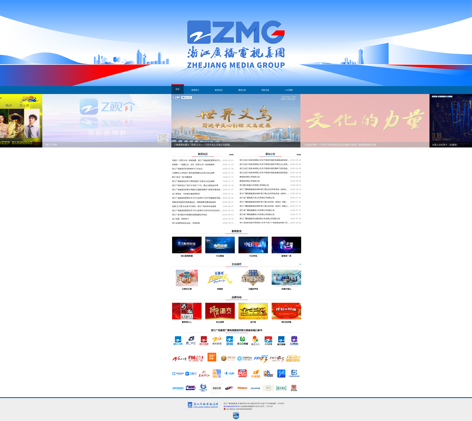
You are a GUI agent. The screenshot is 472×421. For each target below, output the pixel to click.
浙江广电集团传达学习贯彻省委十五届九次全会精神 (197, 181)
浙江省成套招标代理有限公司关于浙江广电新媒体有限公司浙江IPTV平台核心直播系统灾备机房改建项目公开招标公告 (264, 190)
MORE (231, 155)
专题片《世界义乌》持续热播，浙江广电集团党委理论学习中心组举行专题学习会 (197, 160)
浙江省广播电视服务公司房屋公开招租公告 (264, 177)
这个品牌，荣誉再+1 (197, 219)
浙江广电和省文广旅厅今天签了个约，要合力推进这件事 (197, 185)
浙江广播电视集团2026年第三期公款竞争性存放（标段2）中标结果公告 (264, 223)
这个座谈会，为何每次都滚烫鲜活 (197, 194)
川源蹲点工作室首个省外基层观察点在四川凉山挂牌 (197, 173)
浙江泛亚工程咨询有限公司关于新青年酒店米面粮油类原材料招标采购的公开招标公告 (264, 194)
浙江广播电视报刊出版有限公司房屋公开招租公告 (264, 186)
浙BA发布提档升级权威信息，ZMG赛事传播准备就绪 (197, 202)
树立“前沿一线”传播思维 (197, 177)
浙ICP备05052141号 (231, 406)
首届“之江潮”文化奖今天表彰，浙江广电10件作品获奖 (197, 206)
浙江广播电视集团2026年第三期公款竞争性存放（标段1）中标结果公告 (264, 161)
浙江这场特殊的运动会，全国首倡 (197, 223)
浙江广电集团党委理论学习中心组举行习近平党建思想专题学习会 (197, 198)
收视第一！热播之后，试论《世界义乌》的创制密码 (197, 164)
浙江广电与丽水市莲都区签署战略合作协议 (197, 214)
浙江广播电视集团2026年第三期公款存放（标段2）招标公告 (264, 169)
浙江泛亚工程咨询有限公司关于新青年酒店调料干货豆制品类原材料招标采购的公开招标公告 (264, 202)
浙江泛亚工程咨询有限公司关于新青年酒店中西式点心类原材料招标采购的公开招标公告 (264, 198)
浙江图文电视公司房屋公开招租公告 (264, 219)
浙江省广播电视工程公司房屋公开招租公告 (264, 165)
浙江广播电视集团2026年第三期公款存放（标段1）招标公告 (264, 173)
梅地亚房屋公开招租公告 (264, 211)
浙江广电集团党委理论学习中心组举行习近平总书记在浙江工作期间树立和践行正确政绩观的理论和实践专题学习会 (197, 210)
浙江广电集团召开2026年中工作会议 (197, 168)
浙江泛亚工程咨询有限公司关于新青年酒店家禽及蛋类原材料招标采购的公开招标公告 (264, 206)
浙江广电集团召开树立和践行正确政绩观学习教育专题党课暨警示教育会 (197, 189)
